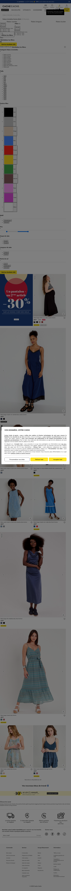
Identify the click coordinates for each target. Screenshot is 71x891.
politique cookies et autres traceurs (20, 453)
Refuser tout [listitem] (39, 459)
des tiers (63, 444)
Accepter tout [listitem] (57, 459)
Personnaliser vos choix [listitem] (17, 459)
